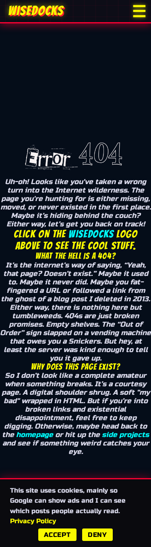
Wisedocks (91, 234)
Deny (97, 535)
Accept (57, 535)
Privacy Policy (33, 521)
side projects (125, 435)
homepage (34, 435)
